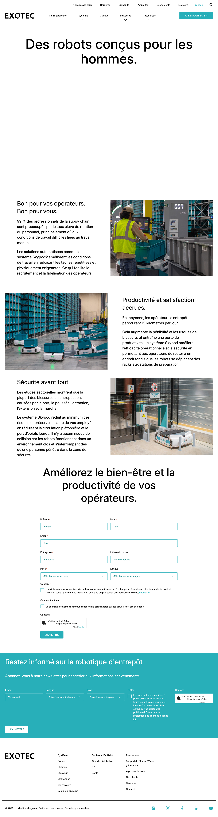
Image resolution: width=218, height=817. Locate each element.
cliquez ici (144, 592)
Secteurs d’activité (102, 755)
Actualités (142, 4)
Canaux (104, 15)
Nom (113, 519)
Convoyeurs (64, 784)
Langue (114, 568)
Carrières (105, 4)
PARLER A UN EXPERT (196, 15)
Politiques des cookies (51, 808)
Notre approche (58, 15)
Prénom (45, 519)
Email (44, 535)
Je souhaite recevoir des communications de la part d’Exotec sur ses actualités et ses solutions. (95, 606)
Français (198, 4)
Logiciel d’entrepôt (68, 790)
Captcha (45, 614)
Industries (125, 15)
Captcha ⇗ (79, 627)
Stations (62, 767)
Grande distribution (102, 761)
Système (83, 15)
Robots (61, 761)
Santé (95, 772)
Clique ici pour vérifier (66, 623)
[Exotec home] (21, 15)
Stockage (63, 772)
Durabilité (124, 4)
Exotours (183, 4)
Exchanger (64, 778)
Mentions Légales (27, 808)
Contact (130, 789)
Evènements (163, 4)
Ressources (149, 15)
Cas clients (132, 777)
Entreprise (46, 552)
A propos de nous (82, 4)
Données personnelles (77, 808)
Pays (43, 568)
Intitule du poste (119, 552)
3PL (94, 767)
